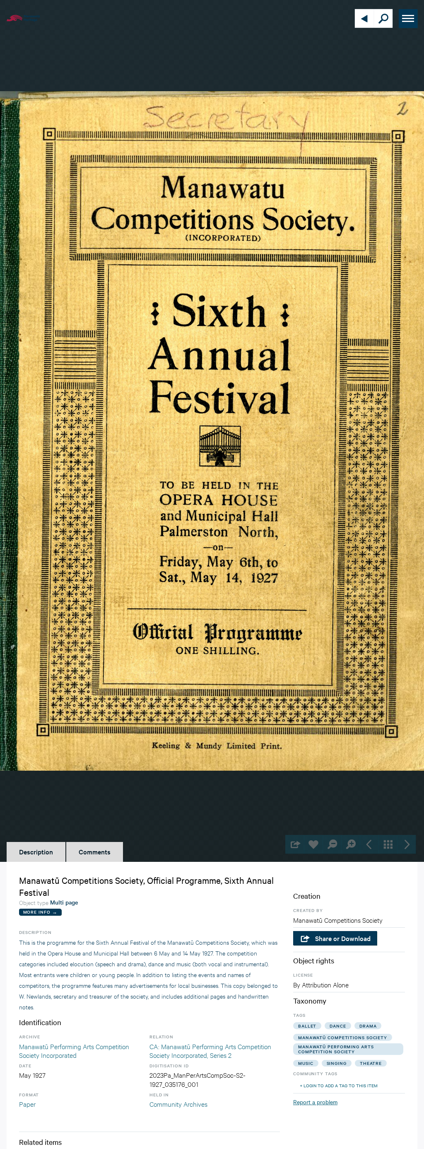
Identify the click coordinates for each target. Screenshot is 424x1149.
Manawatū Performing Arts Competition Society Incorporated (74, 1050)
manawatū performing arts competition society (336, 1049)
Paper (27, 1103)
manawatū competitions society (342, 1037)
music (305, 1063)
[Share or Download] (294, 844)
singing (337, 1063)
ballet (307, 1026)
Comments (95, 851)
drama (368, 1026)
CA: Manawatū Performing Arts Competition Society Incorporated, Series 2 (210, 1050)
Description (36, 851)
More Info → (40, 912)
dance (338, 1026)
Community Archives (178, 1103)
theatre (371, 1063)
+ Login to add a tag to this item (339, 1085)
